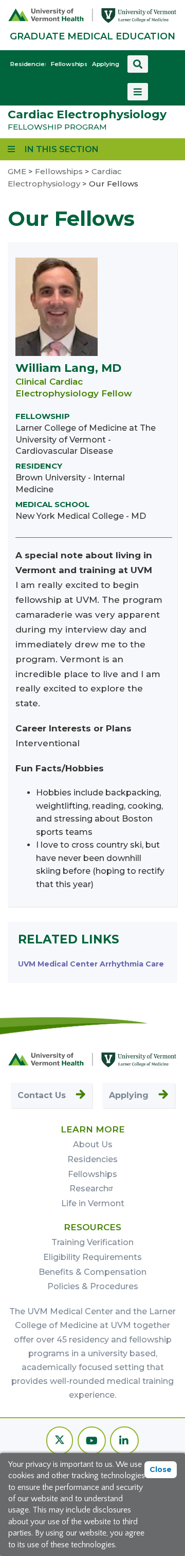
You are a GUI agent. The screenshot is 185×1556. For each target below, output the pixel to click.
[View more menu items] (138, 91)
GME (17, 171)
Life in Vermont (92, 1203)
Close (161, 1469)
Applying (105, 64)
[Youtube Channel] (92, 1441)
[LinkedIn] (124, 1441)
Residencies (28, 64)
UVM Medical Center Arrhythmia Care (91, 964)
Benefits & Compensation (92, 1272)
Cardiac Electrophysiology (87, 114)
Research (88, 1188)
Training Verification (92, 1242)
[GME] (92, 1059)
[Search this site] (137, 64)
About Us (93, 1144)
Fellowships (68, 64)
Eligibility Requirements (92, 1257)
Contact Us (41, 1095)
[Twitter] (59, 1441)
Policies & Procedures (92, 1286)
